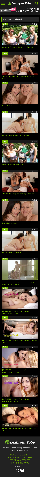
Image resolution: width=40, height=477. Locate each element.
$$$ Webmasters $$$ (20, 460)
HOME (13, 455)
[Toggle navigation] (3, 3)
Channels (25, 455)
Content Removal (20, 463)
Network (27, 457)
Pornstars (13, 457)
